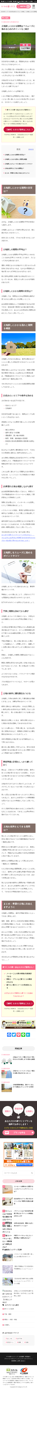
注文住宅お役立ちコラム (14, 11)
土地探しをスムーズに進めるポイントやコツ (18, 164)
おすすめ (19, 1338)
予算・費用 (7, 1314)
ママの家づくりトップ (12, 1356)
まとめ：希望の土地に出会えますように (17, 173)
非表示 (31, 149)
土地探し (23, 11)
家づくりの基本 (9, 1309)
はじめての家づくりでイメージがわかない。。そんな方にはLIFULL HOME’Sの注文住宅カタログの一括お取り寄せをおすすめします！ (18, 537)
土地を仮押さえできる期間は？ (14, 168)
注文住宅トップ (4, 11)
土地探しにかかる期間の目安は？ (15, 154)
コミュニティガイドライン (24, 1358)
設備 (27, 1342)
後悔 (19, 1342)
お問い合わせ (20, 1361)
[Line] (23, 1035)
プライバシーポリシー (10, 1358)
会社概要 (21, 1356)
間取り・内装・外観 (10, 1319)
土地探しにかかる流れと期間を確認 (16, 159)
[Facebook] (9, 1035)
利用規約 (27, 1356)
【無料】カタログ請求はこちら (18, 130)
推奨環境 (13, 1361)
